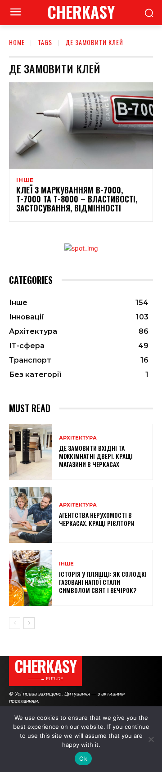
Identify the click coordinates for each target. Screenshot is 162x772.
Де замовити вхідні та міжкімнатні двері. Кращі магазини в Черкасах (96, 456)
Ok (83, 758)
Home (17, 42)
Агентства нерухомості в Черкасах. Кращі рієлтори (97, 519)
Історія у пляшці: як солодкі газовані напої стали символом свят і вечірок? (103, 582)
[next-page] (29, 623)
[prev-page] (14, 623)
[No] (150, 739)
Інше (25, 180)
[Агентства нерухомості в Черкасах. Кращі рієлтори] (30, 515)
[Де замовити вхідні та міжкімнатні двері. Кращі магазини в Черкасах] (30, 452)
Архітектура (78, 437)
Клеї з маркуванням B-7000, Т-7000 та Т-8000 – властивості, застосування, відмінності (76, 199)
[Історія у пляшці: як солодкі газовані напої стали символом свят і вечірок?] (30, 578)
